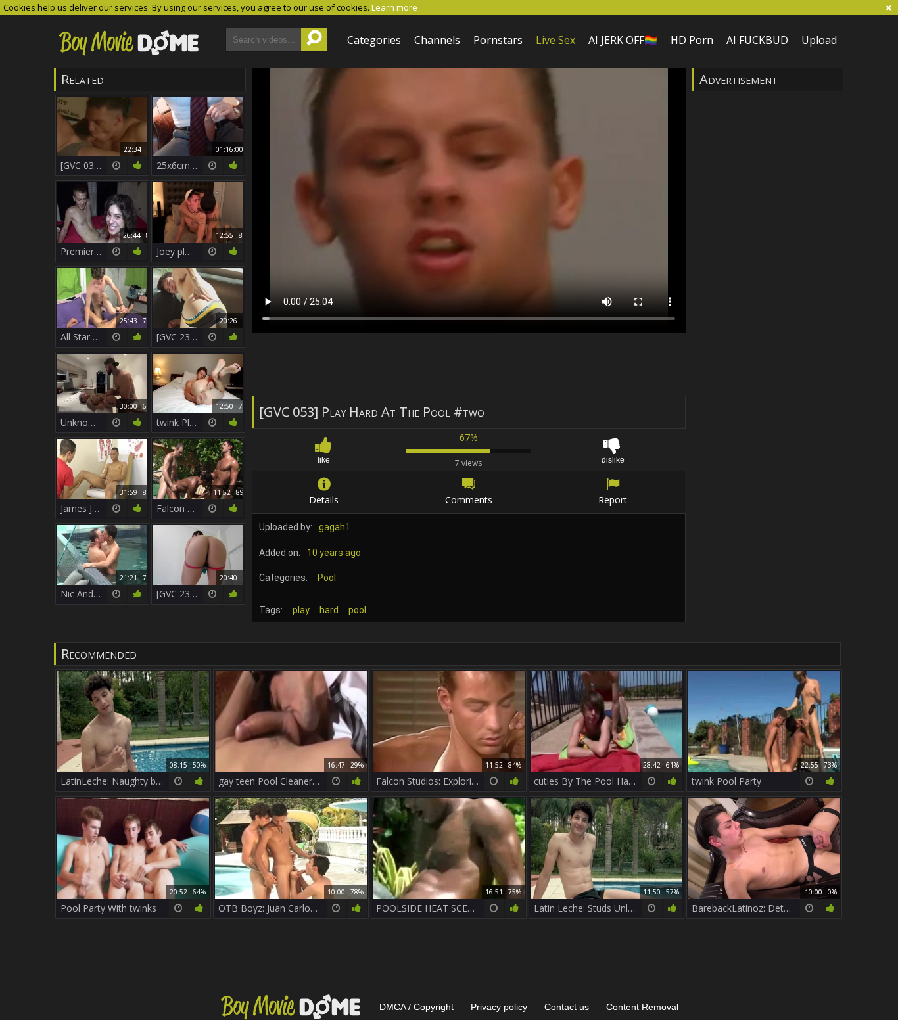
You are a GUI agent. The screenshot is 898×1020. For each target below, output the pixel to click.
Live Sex (555, 40)
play (301, 610)
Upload (819, 40)
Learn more (394, 7)
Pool (327, 577)
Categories (374, 40)
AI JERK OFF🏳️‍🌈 (622, 40)
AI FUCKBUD (757, 40)
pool (357, 610)
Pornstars (498, 40)
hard (329, 610)
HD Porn (692, 40)
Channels (437, 40)
